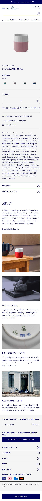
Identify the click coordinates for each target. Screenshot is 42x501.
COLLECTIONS (11, 20)
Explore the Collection (10, 229)
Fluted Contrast (36, 20)
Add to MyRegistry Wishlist (30, 108)
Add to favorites (10, 108)
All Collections (24, 20)
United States (9, 424)
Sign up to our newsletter (21, 439)
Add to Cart (21, 496)
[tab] (21, 447)
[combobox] (21, 13)
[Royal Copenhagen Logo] (12, 7)
